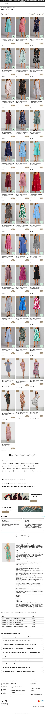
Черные (4, 463)
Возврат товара (33, 691)
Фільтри (31, 14)
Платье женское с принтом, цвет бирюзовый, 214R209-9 (12, 624)
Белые (4, 468)
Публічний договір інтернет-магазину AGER (18, 690)
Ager (1, 7)
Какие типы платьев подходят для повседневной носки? (18, 660)
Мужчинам (18, 5)
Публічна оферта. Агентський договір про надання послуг (17, 694)
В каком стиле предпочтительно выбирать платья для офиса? (19, 644)
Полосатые (23, 463)
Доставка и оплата (34, 693)
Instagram (4, 690)
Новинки (29, 5)
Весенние (5, 466)
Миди (26, 466)
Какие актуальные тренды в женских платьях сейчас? (17, 636)
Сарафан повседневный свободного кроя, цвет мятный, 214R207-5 (15, 626)
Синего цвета (24, 468)
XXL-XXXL (32, 418)
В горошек (17, 463)
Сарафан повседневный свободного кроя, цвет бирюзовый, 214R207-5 (15, 618)
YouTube (4, 693)
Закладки (32, 684)
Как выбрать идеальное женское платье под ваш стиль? (17, 667)
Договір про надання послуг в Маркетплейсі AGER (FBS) (18, 692)
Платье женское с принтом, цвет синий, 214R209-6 (11, 622)
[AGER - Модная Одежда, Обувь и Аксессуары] (6, 3)
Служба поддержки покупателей (36, 694)
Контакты (32, 690)
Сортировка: (39, 14)
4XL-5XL (17, 45)
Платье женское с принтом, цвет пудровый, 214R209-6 (12, 620)
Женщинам (6, 5)
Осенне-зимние (35, 463)
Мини (22, 466)
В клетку (28, 463)
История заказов (33, 683)
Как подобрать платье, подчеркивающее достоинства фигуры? (19, 671)
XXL (2, 107)
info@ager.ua (5, 686)
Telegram (4, 692)
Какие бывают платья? (9, 663)
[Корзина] (39, 3)
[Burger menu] (1, 3)
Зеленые (37, 466)
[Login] (37, 3)
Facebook (4, 689)
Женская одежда (6, 7)
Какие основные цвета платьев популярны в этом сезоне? (18, 648)
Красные (9, 468)
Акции (40, 5)
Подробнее (5, 512)
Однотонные (10, 463)
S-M (16, 387)
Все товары (12, 684)
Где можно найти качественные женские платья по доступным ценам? (21, 652)
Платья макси (16, 466)
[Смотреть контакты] (34, 3)
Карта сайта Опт (13, 683)
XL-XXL (3, 386)
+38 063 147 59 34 (6, 684)
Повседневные (32, 468)
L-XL (6, 386)
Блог (11, 696)
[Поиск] (42, 3)
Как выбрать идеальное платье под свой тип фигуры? (17, 640)
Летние (10, 466)
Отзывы (12, 687)
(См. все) (43, 516)
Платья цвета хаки (16, 468)
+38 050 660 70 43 (6, 683)
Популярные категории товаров (16, 686)
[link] (11, 524)
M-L (8, 386)
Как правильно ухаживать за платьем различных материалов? (19, 656)
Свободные (31, 466)
